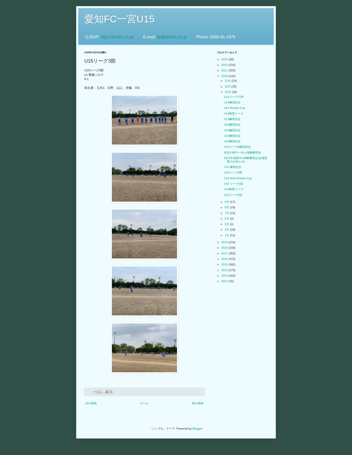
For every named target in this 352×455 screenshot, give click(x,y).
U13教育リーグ (233, 113)
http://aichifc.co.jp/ (121, 37)
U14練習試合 (232, 102)
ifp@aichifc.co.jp (176, 37)
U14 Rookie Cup (234, 107)
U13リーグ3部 (233, 195)
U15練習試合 (232, 141)
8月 (227, 207)
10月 (228, 92)
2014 (225, 270)
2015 (225, 264)
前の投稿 (198, 403)
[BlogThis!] (99, 392)
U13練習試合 (232, 119)
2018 (225, 247)
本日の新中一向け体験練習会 (242, 152)
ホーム (144, 403)
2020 (225, 76)
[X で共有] (103, 392)
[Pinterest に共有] (111, 392)
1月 (227, 235)
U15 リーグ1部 (233, 183)
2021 (225, 70)
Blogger (197, 428)
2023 (225, 59)
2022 (225, 64)
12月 (228, 80)
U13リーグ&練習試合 (237, 146)
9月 (227, 201)
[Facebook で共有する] (107, 392)
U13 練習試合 (232, 167)
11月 (228, 86)
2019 (225, 242)
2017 (225, 253)
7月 (227, 213)
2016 (225, 259)
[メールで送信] (96, 392)
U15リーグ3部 (233, 172)
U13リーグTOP (234, 96)
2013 (225, 275)
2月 (227, 229)
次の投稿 (91, 403)
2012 (225, 281)
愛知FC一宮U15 (119, 19)
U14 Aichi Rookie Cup (238, 178)
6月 (227, 218)
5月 (227, 224)
